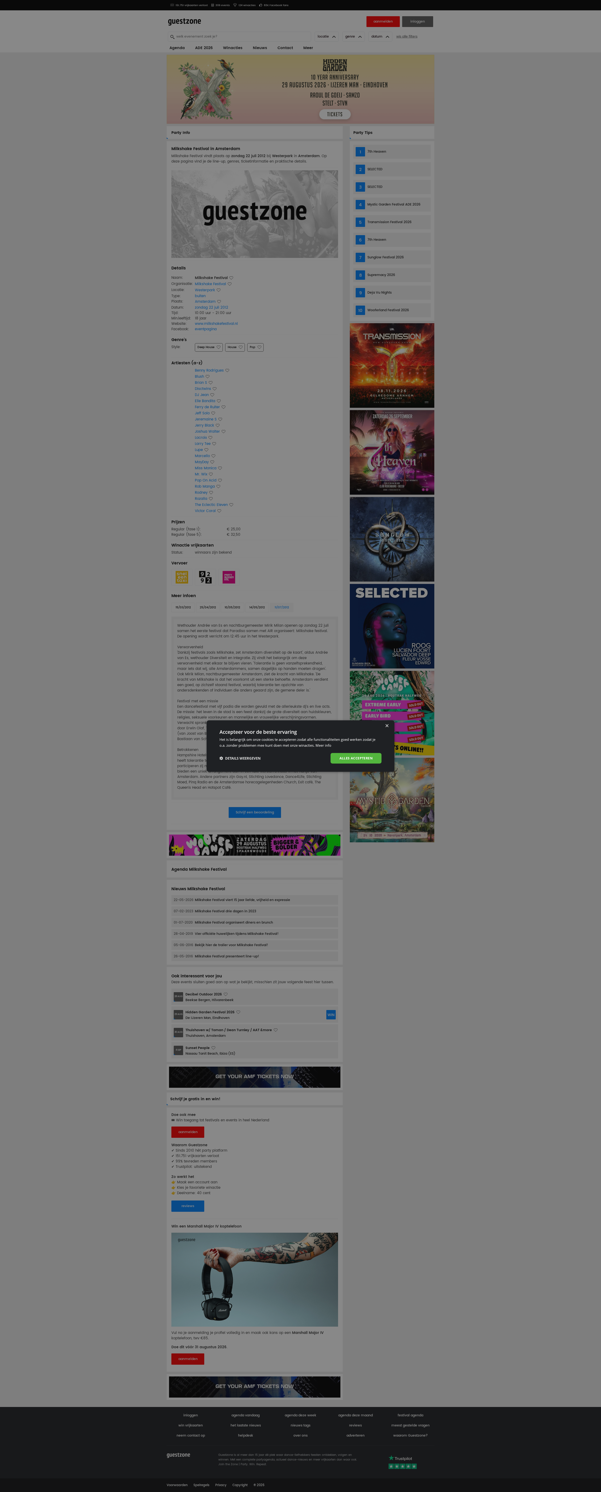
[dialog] (300, 746)
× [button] (387, 726)
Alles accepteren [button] (356, 758)
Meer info (323, 745)
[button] (240, 758)
